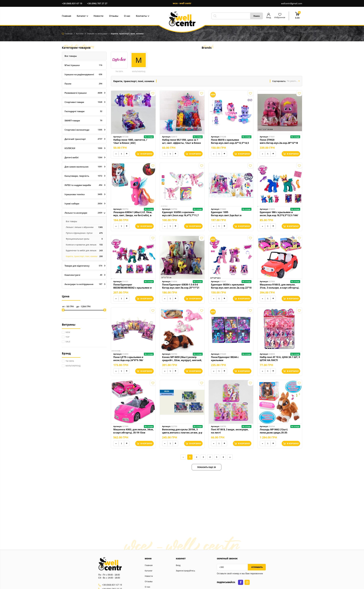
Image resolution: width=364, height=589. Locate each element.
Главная (149, 565)
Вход (178, 565)
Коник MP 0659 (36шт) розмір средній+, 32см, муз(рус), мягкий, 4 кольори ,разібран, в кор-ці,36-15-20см (182, 359)
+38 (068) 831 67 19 (72, 3)
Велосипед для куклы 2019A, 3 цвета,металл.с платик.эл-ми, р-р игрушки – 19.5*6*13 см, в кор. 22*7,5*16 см (182, 431)
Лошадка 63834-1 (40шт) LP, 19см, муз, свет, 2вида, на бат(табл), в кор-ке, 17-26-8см (132, 214)
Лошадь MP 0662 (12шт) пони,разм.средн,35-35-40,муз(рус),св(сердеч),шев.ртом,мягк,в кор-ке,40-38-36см (280, 431)
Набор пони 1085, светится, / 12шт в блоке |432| (130, 141)
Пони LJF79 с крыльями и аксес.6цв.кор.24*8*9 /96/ (128, 359)
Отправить (257, 567)
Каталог (148, 570)
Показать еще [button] (206, 467)
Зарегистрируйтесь (185, 570)
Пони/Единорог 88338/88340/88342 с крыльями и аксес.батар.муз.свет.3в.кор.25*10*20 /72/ (133, 286)
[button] (119, 62)
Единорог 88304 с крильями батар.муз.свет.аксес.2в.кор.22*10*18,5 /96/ (231, 286)
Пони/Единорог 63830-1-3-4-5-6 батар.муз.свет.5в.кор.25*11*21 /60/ (180, 286)
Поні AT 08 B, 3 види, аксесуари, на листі (230, 431)
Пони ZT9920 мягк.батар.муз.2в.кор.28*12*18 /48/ (279, 141)
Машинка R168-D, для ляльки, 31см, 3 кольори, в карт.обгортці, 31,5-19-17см (279, 286)
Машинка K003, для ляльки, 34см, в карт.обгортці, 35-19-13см (133, 431)
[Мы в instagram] (247, 582)
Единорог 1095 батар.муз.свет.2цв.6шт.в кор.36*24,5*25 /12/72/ (226, 214)
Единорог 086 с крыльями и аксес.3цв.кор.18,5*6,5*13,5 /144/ (279, 214)
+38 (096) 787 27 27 (97, 3)
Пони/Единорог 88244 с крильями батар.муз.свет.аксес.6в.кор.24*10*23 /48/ (231, 359)
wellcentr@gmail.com (291, 3)
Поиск (256, 16)
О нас (147, 586)
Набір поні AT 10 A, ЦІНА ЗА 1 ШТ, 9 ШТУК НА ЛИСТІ (280, 359)
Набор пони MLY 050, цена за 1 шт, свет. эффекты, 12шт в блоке (181, 141)
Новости (149, 576)
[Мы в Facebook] (240, 582)
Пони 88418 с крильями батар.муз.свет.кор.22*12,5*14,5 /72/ (230, 141)
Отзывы (149, 581)
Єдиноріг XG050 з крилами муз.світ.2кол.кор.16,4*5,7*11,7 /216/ (180, 214)
